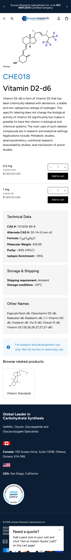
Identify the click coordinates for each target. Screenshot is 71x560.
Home (6, 66)
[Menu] (4, 18)
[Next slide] (67, 7)
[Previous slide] (4, 7)
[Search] (12, 19)
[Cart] (67, 19)
